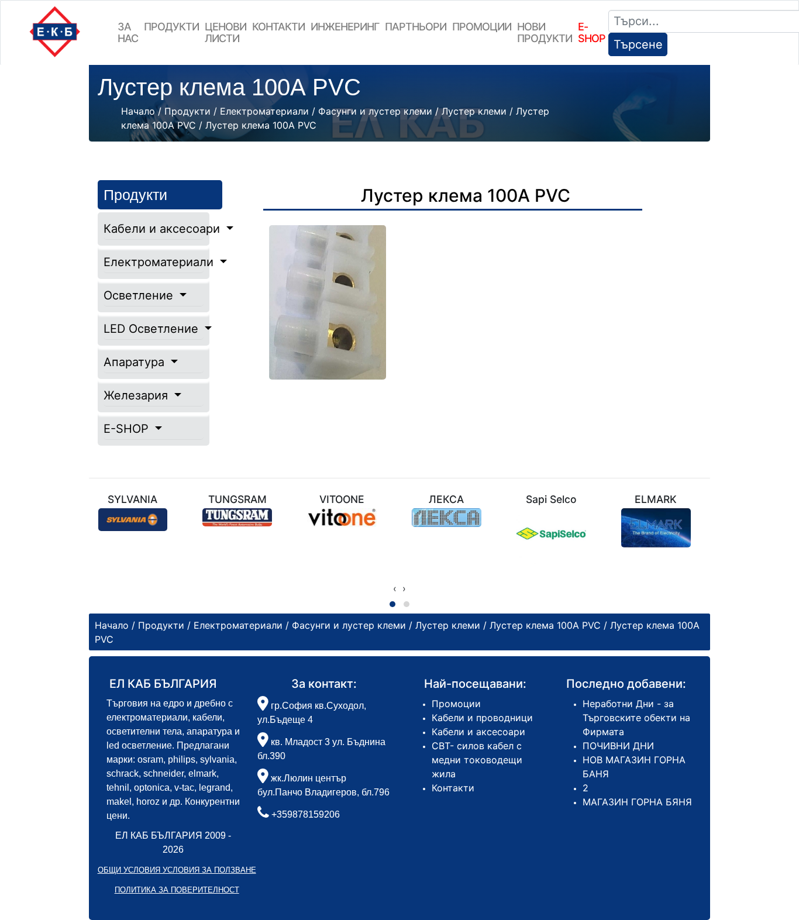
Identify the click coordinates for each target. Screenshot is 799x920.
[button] (392, 604)
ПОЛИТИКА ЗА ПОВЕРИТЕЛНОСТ (177, 889)
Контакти (278, 26)
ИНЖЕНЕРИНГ (345, 26)
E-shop (591, 32)
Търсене (638, 44)
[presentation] (395, 588)
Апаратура (136, 362)
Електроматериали (154, 262)
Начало (138, 111)
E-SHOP (128, 429)
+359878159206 (305, 814)
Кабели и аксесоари (154, 229)
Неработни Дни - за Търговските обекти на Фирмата (636, 718)
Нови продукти (544, 32)
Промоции (481, 26)
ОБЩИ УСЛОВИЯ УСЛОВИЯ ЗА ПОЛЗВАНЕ (177, 870)
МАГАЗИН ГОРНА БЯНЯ (637, 802)
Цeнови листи (225, 32)
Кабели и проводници (482, 717)
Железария (137, 395)
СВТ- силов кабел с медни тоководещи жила (477, 760)
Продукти (171, 26)
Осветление (140, 295)
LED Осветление (153, 329)
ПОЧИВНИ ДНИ (618, 746)
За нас (128, 32)
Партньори (415, 26)
